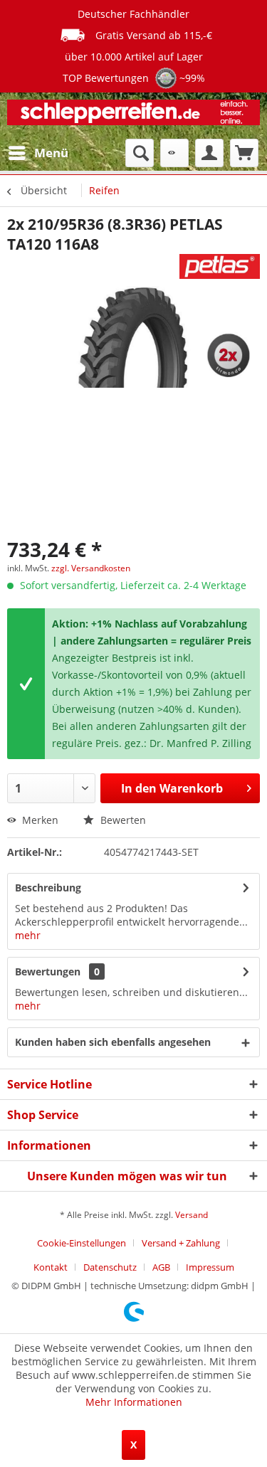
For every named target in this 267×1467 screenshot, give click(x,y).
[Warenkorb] (244, 153)
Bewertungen (47, 971)
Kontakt (50, 1267)
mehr (28, 935)
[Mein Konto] (209, 153)
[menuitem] (37, 153)
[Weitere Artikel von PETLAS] (219, 266)
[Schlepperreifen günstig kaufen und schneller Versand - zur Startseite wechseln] (133, 116)
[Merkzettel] (174, 153)
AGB (161, 1267)
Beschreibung (48, 887)
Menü (51, 152)
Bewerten (122, 820)
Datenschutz (110, 1267)
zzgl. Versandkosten (90, 568)
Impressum (210, 1267)
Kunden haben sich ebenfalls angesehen (113, 1042)
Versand (191, 1215)
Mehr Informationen (133, 1402)
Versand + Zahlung (181, 1242)
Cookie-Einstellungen (81, 1242)
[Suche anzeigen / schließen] (139, 153)
